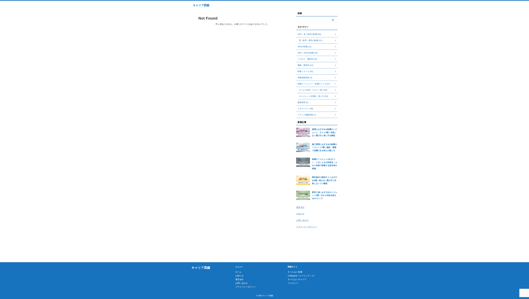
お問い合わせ (302, 220)
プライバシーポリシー (306, 227)
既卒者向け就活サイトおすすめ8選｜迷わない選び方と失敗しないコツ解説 (324, 180)
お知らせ (300, 214)
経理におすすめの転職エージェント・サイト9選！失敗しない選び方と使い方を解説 (324, 132)
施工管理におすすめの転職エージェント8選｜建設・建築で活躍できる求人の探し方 (324, 147)
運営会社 (300, 207)
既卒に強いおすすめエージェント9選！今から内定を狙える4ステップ (324, 195)
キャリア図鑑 (201, 5)
